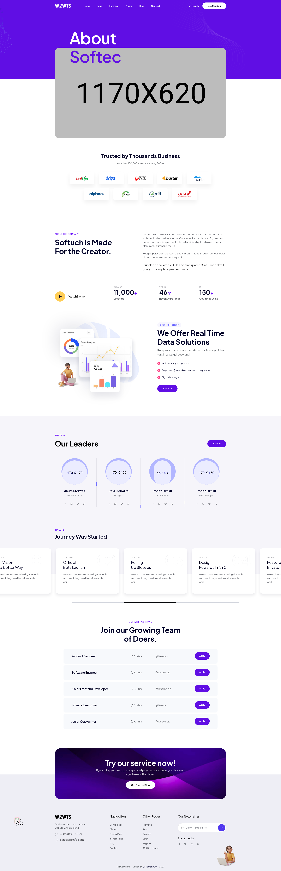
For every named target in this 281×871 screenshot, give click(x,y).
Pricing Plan (116, 834)
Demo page (116, 824)
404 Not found (151, 848)
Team (146, 829)
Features (147, 824)
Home (87, 5)
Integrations (116, 838)
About (113, 829)
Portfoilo (114, 5)
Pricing (128, 5)
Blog (141, 5)
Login (145, 838)
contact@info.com (72, 839)
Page (99, 5)
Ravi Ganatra (118, 491)
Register (147, 843)
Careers (147, 834)
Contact (155, 5)
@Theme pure (150, 866)
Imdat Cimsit (162, 491)
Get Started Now (140, 785)
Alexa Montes (74, 491)
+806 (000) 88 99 (71, 834)
